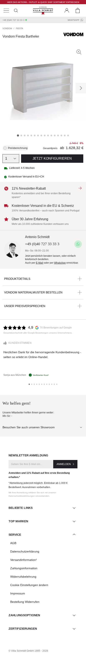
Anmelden (64, 464)
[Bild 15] (65, 135)
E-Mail (39, 262)
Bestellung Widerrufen (24, 601)
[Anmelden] (66, 10)
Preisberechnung (18, 148)
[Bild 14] (61, 135)
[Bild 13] (58, 135)
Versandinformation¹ (23, 559)
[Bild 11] (51, 135)
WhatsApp (73, 20)
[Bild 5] (31, 135)
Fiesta (19, 28)
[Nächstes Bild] (81, 88)
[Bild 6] (34, 135)
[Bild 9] (45, 135)
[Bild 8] (41, 135)
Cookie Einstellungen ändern (29, 585)
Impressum (17, 593)
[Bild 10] (48, 135)
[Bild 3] (24, 135)
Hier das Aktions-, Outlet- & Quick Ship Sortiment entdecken (43, 2)
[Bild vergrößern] (78, 52)
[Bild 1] (18, 135)
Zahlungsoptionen (24, 615)
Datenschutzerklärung (24, 551)
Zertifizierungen (23, 628)
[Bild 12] (55, 135)
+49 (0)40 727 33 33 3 (13, 20)
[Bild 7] (38, 135)
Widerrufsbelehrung (23, 576)
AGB (13, 543)
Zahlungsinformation (23, 568)
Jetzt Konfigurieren (52, 158)
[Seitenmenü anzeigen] (6, 10)
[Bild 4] (28, 135)
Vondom (7, 28)
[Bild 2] (21, 135)
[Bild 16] (68, 135)
